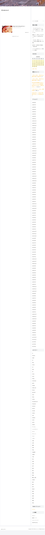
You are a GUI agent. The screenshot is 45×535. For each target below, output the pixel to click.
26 (39, 64)
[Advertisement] (15, 18)
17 (36, 63)
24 (36, 64)
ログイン (33, 515)
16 (34, 63)
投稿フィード (34, 517)
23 (34, 64)
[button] (43, 21)
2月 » (36, 68)
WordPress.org (34, 522)
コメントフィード (35, 520)
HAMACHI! (39, 76)
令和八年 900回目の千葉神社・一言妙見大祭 (38, 46)
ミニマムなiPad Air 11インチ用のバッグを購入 (38, 49)
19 (39, 63)
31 (36, 66)
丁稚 (38, 80)
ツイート (33, 509)
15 (32, 63)
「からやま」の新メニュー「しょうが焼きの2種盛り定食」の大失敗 (38, 41)
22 (32, 64)
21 (43, 63)
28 (43, 64)
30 (34, 66)
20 (41, 63)
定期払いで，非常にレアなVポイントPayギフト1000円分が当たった (38, 36)
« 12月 (33, 68)
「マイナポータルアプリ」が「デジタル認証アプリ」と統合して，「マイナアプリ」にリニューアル (37, 30)
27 (41, 64)
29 (32, 66)
